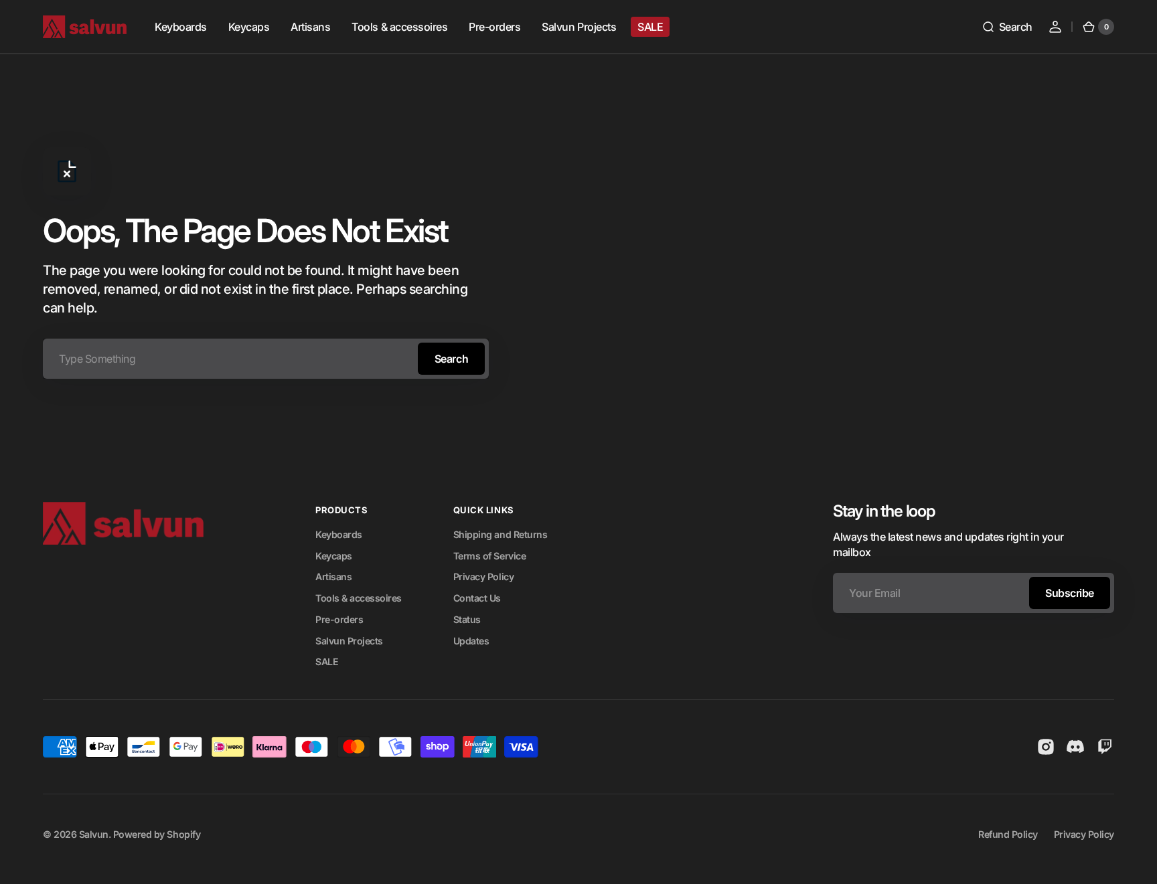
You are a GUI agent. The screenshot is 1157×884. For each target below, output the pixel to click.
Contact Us (477, 598)
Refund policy (1008, 834)
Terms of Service (489, 555)
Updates (471, 640)
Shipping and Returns (500, 534)
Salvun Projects (349, 640)
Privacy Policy (483, 576)
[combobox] (266, 359)
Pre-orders (339, 619)
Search (451, 358)
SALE (326, 661)
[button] (1007, 26)
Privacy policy (1084, 834)
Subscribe (1069, 593)
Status (467, 619)
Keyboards (338, 534)
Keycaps (333, 555)
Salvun (93, 834)
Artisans (333, 576)
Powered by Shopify (156, 834)
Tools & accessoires (358, 598)
